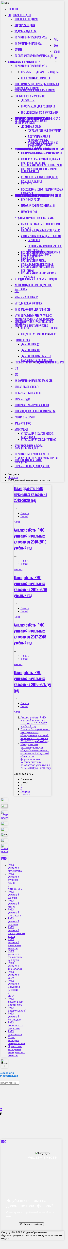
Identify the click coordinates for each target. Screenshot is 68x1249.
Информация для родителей (38, 106)
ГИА (55, 58)
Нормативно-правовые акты (31, 66)
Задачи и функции (25, 31)
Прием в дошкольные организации (35, 411)
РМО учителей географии (14, 912)
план (17, 521)
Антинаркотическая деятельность (41, 236)
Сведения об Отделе (19, 15)
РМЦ (55, 39)
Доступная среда (31, 126)
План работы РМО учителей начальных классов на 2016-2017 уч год (32, 681)
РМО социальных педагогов (15, 1025)
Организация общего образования (35, 90)
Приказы (26, 72)
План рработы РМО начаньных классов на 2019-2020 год (30, 494)
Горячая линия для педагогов (32, 466)
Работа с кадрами (25, 417)
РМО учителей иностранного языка (16, 932)
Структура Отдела (25, 25)
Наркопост (34, 240)
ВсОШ (56, 52)
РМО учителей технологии (15, 966)
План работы (28, 78)
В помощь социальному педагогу (40, 230)
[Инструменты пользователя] (15, 508)
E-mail (24, 516)
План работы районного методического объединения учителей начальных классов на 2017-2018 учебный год (35, 735)
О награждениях (24, 446)
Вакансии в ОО (23, 423)
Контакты (27, 183)
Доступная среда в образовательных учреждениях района (40, 140)
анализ (18, 569)
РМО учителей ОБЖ (13, 975)
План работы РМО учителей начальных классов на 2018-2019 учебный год (30, 586)
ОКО (55, 46)
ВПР (53, 334)
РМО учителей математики (15, 868)
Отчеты (19, 50)
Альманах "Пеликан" (26, 297)
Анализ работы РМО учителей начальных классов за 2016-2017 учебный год (33, 722)
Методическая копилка (28, 303)
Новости (13, 9)
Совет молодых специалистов (16, 1040)
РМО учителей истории (13, 921)
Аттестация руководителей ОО (38, 440)
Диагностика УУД (31, 344)
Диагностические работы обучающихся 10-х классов (37, 358)
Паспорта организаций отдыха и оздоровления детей (40, 161)
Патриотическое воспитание (31, 121)
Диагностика (22, 340)
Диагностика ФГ (30, 350)
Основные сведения (26, 19)
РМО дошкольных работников (15, 1001)
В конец (25, 794)
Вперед (25, 791)
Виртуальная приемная (50, 362)
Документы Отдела (47, 72)
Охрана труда (22, 399)
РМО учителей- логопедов (14, 1016)
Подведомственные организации (34, 56)
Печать (24, 513)
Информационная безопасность (33, 381)
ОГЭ (16, 374)
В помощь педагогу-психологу (32, 149)
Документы (27, 100)
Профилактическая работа (30, 195)
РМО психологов (15, 1033)
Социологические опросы (36, 334)
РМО (17, 291)
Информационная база (28, 43)
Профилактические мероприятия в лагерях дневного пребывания (41, 167)
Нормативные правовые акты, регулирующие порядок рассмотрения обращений (37, 458)
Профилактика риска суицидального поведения (37, 263)
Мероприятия (29, 212)
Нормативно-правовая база (31, 37)
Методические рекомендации (38, 206)
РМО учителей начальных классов (14, 944)
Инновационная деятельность (33, 309)
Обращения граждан (26, 448)
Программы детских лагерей (37, 153)
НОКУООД (26, 328)
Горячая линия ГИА (26, 362)
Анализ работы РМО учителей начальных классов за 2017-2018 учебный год (30, 633)
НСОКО (54, 328)
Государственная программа (44, 130)
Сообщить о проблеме (31, 1224)
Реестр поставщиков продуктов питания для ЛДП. (39, 179)
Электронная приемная (28, 460)
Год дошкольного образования (39, 112)
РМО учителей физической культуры (15, 956)
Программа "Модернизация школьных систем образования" (37, 86)
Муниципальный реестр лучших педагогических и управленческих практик (34, 319)
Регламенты (43, 78)
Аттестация (21, 429)
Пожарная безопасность (29, 393)
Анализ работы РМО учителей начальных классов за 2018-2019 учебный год (30, 539)
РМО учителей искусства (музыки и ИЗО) (14, 988)
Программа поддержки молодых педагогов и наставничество (34, 324)
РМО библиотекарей (17, 1009)
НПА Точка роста (30, 199)
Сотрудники (22, 279)
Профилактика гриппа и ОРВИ (32, 405)
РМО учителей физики (13, 894)
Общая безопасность (27, 387)
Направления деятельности (24, 62)
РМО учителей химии (13, 903)
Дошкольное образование (30, 96)
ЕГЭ (16, 368)
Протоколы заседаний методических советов (16, 1051)
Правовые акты (30, 171)
